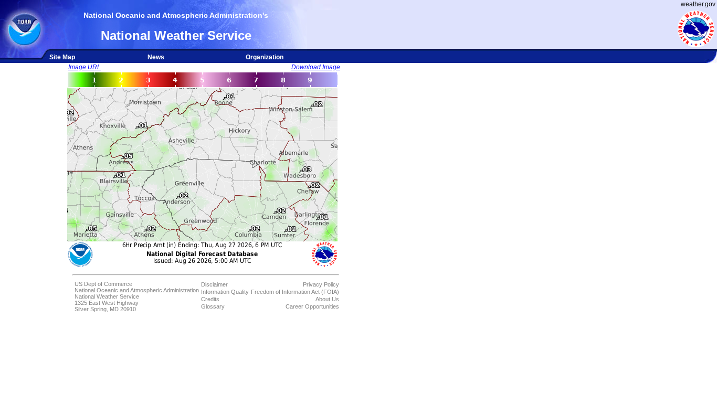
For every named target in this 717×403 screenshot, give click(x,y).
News (155, 57)
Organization (264, 57)
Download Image (315, 67)
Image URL (84, 67)
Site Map (62, 57)
